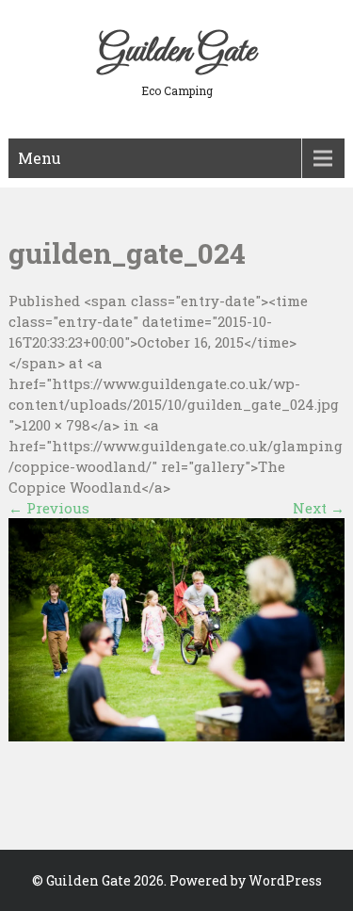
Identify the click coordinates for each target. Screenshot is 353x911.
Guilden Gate (177, 51)
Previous (48, 507)
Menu (39, 158)
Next (319, 507)
